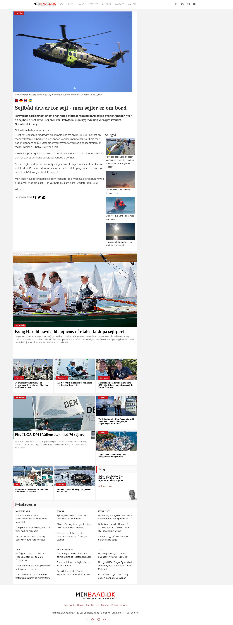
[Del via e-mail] (43, 197)
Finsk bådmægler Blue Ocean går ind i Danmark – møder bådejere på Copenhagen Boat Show (116, 421)
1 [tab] (74, 88)
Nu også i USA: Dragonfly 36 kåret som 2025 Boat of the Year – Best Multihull (115, 565)
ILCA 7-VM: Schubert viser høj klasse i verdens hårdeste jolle (74, 384)
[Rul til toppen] (229, 621)
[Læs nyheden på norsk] (25, 100)
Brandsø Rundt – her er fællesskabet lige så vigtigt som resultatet (31, 518)
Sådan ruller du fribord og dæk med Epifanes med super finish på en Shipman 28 (110, 479)
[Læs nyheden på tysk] (21, 100)
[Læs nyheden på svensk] (30, 100)
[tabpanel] (75, 54)
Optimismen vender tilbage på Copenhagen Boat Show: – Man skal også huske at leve (31, 385)
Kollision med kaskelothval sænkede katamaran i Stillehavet (31, 490)
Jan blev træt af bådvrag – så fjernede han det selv (74, 490)
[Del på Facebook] (34, 197)
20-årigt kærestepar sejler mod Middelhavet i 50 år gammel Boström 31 (31, 557)
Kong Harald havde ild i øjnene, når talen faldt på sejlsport (69, 331)
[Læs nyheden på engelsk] (16, 100)
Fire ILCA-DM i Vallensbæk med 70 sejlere (49, 434)
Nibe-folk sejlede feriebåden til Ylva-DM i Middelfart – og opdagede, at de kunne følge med (115, 385)
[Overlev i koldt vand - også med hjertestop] (120, 205)
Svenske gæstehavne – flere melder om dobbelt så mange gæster (72, 536)
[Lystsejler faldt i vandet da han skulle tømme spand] (120, 231)
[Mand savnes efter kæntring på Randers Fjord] (120, 179)
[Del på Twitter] (39, 197)
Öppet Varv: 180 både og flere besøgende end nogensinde (112, 455)
